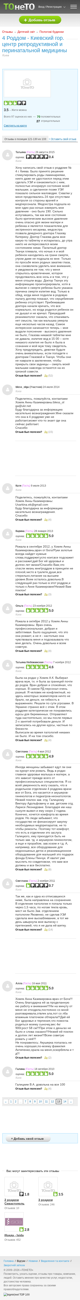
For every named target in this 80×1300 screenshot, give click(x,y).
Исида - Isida (14, 1235)
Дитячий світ (26, 31)
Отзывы (7, 31)
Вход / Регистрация (50, 6)
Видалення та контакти (55, 1261)
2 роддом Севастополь (14, 1201)
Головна (9, 1261)
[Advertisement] (45, 458)
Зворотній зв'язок (14, 1265)
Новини (33, 1261)
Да (46, 375)
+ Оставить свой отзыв (62, 139)
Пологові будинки (51, 31)
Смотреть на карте (15, 125)
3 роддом (45, 1200)
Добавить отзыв (40, 20)
